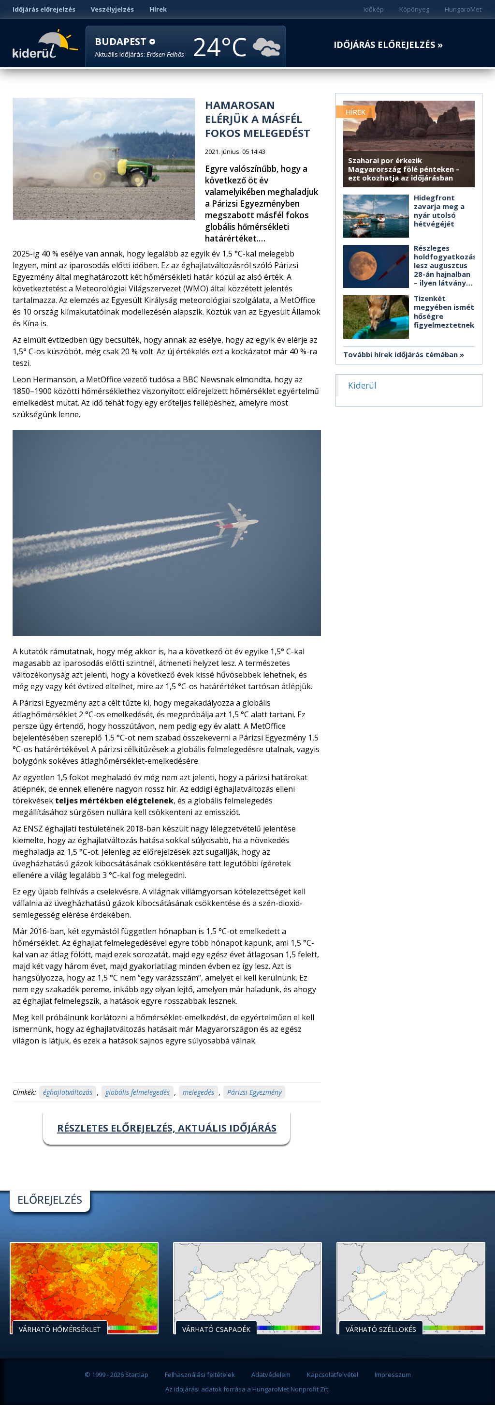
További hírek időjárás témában (400, 354)
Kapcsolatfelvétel (332, 1374)
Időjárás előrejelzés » (388, 44)
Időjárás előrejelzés (44, 9)
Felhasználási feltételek (200, 1374)
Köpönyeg (414, 9)
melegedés (198, 1092)
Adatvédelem (271, 1374)
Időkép (374, 9)
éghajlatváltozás (67, 1092)
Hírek (158, 9)
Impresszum (393, 1374)
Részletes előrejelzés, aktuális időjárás (167, 1127)
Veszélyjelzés (112, 9)
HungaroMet (463, 9)
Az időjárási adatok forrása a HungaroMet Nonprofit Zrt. (247, 1389)
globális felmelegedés (137, 1092)
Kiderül (47, 42)
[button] (139, 47)
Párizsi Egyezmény (254, 1092)
